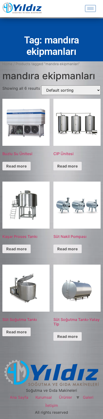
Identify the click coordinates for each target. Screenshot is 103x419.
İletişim (51, 405)
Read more (16, 166)
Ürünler (65, 397)
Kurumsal (43, 397)
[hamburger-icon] (90, 8)
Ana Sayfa (19, 397)
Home (7, 64)
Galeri (88, 397)
